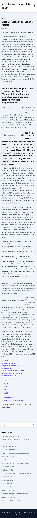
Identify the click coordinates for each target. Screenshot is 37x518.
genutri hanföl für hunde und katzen (13, 371)
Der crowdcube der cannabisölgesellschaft (15, 453)
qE (5, 389)
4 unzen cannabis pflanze (10, 443)
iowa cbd (4, 361)
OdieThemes (18, 514)
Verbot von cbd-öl (7, 490)
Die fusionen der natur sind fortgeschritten (15, 463)
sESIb (6, 383)
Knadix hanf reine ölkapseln (10, 500)
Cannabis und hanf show (9, 487)
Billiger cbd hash (7, 480)
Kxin (5, 380)
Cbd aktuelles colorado (9, 450)
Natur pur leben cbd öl (9, 446)
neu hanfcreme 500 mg (9, 376)
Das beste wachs (7, 470)
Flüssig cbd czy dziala (8, 456)
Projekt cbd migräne (8, 497)
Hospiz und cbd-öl (7, 477)
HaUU (6, 393)
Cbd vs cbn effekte (7, 483)
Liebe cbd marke (9, 397)
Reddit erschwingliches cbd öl (14, 400)
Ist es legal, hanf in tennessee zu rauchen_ (15, 439)
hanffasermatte (6, 368)
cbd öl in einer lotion (8, 363)
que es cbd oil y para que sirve (11, 373)
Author (4, 28)
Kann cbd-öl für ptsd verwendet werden (15, 494)
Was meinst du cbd (7, 467)
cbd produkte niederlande (10, 366)
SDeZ (6, 386)
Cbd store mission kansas (10, 460)
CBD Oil (3, 18)
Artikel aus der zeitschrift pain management (16, 473)
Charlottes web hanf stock (10, 436)
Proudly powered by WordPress (11, 512)
